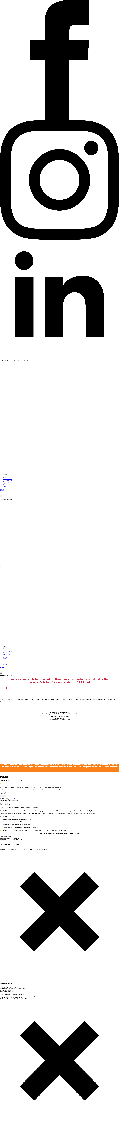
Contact (5, 485)
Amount (2, 793)
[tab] (3, 800)
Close (5, 474)
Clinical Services (7, 479)
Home (4, 476)
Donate (5, 664)
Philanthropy (6, 482)
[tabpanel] (59, 822)
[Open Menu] (0, 566)
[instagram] (59, 239)
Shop (4, 486)
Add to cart (3, 796)
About (4, 477)
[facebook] (59, 119)
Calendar (5, 483)
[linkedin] (59, 359)
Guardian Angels (7, 480)
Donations (13, 799)
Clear (6, 794)
